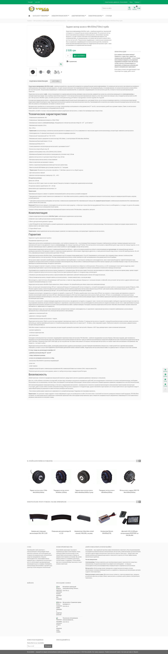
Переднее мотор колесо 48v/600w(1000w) (107, 491)
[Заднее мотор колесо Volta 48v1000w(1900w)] (38, 477)
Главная (29, 20)
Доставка (56, 81)
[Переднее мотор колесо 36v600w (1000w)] (61, 477)
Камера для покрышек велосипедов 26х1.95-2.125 (38, 532)
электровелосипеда (48, 122)
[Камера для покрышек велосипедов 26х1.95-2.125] (38, 518)
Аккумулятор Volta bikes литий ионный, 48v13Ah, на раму (84, 532)
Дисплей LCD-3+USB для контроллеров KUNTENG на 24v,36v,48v (129, 533)
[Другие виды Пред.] (28, 72)
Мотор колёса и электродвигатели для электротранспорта (49, 20)
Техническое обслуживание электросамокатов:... (70, 619)
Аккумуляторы (78, 16)
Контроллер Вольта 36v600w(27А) (107, 532)
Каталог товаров (40, 16)
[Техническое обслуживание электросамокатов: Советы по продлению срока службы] (59, 625)
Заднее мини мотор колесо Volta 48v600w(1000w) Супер (84, 491)
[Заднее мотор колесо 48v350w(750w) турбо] (33, 72)
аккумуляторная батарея (103, 200)
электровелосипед (128, 94)
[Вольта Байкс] (41, 9)
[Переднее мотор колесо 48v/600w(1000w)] (106, 477)
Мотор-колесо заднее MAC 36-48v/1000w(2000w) (129, 491)
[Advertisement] (129, 37)
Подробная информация (38, 81)
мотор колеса (93, 33)
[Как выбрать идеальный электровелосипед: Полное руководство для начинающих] (59, 592)
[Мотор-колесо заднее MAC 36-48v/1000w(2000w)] (129, 477)
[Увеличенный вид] (61, 64)
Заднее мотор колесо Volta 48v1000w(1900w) (38, 491)
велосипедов (112, 249)
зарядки (73, 246)
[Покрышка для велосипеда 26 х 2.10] (61, 518)
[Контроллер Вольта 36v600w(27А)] (106, 518)
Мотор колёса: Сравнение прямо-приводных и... (72, 603)
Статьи (109, 16)
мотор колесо (77, 31)
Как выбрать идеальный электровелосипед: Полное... (71, 587)
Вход (131, 2)
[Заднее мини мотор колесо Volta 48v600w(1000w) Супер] (84, 477)
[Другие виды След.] (62, 72)
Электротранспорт (59, 16)
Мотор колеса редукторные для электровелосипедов (82, 20)
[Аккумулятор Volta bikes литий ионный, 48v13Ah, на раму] (84, 518)
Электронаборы (95, 16)
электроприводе (60, 245)
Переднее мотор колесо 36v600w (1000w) (61, 491)
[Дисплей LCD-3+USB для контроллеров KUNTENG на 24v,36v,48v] (129, 518)
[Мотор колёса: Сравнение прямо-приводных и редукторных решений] (59, 608)
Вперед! (48, 646)
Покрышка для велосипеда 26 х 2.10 (61, 532)
